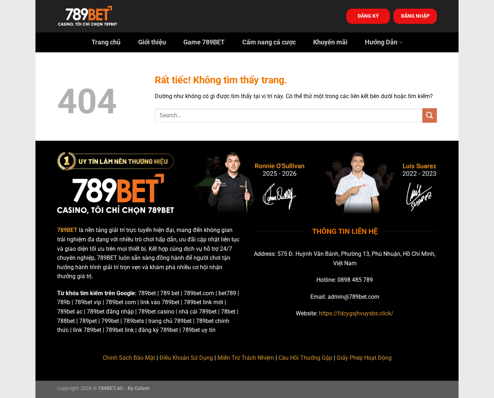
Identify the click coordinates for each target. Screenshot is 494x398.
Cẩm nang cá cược (269, 42)
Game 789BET (204, 42)
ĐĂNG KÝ (368, 16)
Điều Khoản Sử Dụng (186, 357)
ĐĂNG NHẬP (415, 16)
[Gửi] (429, 115)
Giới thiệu (152, 42)
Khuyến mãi (330, 42)
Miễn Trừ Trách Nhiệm (245, 357)
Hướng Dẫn (381, 42)
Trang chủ (105, 42)
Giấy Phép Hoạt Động (364, 357)
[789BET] (93, 16)
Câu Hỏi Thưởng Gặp (305, 357)
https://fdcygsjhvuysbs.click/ (356, 313)
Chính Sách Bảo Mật (129, 357)
